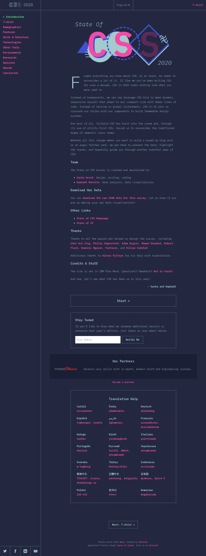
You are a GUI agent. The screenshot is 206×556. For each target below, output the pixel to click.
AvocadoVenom (150, 427)
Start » (123, 301)
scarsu (94, 478)
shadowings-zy (86, 482)
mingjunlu (131, 478)
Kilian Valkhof (136, 248)
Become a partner (123, 382)
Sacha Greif (85, 177)
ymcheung (115, 478)
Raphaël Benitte (88, 182)
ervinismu (147, 466)
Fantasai (111, 248)
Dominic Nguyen (91, 248)
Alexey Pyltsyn (112, 255)
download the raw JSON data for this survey (114, 198)
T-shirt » (123, 524)
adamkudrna (116, 411)
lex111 (113, 450)
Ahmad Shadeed (151, 243)
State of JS (85, 223)
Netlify (143, 542)
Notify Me (132, 339)
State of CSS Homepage (92, 218)
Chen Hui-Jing (80, 243)
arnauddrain (149, 422)
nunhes (81, 438)
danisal (82, 450)
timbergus (83, 422)
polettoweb (148, 438)
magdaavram (148, 494)
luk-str (82, 494)
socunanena (84, 411)
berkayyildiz (118, 466)
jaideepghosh (118, 438)
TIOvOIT (82, 478)
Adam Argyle (130, 243)
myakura (146, 478)
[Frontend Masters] (66, 368)
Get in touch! (163, 271)
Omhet (124, 450)
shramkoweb (116, 454)
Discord (153, 545)
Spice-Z (159, 478)
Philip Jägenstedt (106, 243)
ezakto (97, 422)
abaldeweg (147, 411)
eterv (112, 494)
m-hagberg (83, 466)
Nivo (122, 542)
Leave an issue (125, 545)
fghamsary (115, 422)
